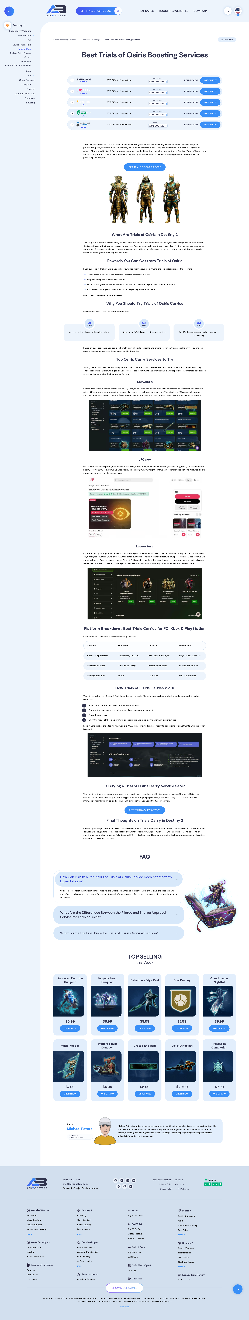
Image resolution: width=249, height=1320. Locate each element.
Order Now (210, 80)
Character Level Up (86, 1247)
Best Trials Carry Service (144, 810)
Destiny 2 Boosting (90, 39)
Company (200, 11)
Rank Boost (32, 1274)
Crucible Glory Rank (22, 44)
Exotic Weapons (186, 1248)
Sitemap (179, 1179)
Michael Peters (79, 1128)
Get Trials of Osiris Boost (145, 167)
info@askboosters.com (75, 1183)
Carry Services (84, 1220)
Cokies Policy (166, 1189)
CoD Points (133, 1257)
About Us (179, 1184)
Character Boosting (187, 1225)
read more (124, 1307)
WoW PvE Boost (34, 1224)
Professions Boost (35, 1256)
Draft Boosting (135, 1233)
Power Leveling (84, 1224)
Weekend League (136, 1238)
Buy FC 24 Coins (135, 1229)
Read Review (191, 80)
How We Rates (182, 1189)
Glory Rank (26, 61)
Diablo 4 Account (186, 1216)
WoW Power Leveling (36, 1229)
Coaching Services (86, 1279)
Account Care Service (87, 1252)
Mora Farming (83, 1256)
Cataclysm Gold (34, 1247)
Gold (180, 1220)
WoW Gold (32, 1215)
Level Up (132, 1270)
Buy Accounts (134, 1252)
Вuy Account (83, 1229)
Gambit (27, 57)
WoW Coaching (34, 1220)
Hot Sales (146, 11)
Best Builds (183, 1230)
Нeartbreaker (184, 1252)
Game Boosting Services (64, 39)
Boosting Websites (173, 11)
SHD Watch (183, 1257)
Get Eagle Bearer (186, 1262)
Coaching (31, 1270)
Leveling (30, 1252)
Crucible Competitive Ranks (18, 65)
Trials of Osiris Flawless (20, 53)
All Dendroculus (84, 1261)
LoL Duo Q (32, 1279)
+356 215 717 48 (71, 1179)
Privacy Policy (166, 1184)
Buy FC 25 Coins (135, 1215)
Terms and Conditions (162, 1179)
